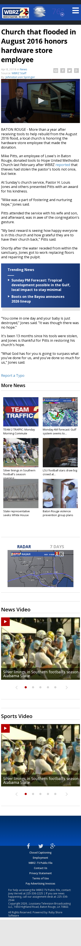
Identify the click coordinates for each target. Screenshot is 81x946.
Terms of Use (40, 878)
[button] (40, 100)
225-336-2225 (34, 893)
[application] (40, 101)
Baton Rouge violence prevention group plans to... (58, 515)
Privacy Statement (40, 873)
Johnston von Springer (20, 77)
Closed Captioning (40, 852)
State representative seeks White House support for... (16, 515)
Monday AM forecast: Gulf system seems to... (59, 431)
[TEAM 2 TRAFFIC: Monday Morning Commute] (20, 411)
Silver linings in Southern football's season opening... (19, 474)
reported (63, 164)
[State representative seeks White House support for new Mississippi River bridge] (20, 493)
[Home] (16, 13)
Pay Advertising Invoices (40, 883)
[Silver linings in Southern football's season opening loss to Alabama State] (20, 452)
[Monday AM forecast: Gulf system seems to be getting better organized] (60, 411)
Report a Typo (12, 375)
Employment (40, 858)
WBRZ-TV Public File (40, 863)
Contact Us (40, 868)
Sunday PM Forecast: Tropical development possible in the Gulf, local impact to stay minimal (40, 285)
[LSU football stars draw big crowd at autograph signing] (60, 452)
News (23, 69)
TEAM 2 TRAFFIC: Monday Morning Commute (19, 431)
